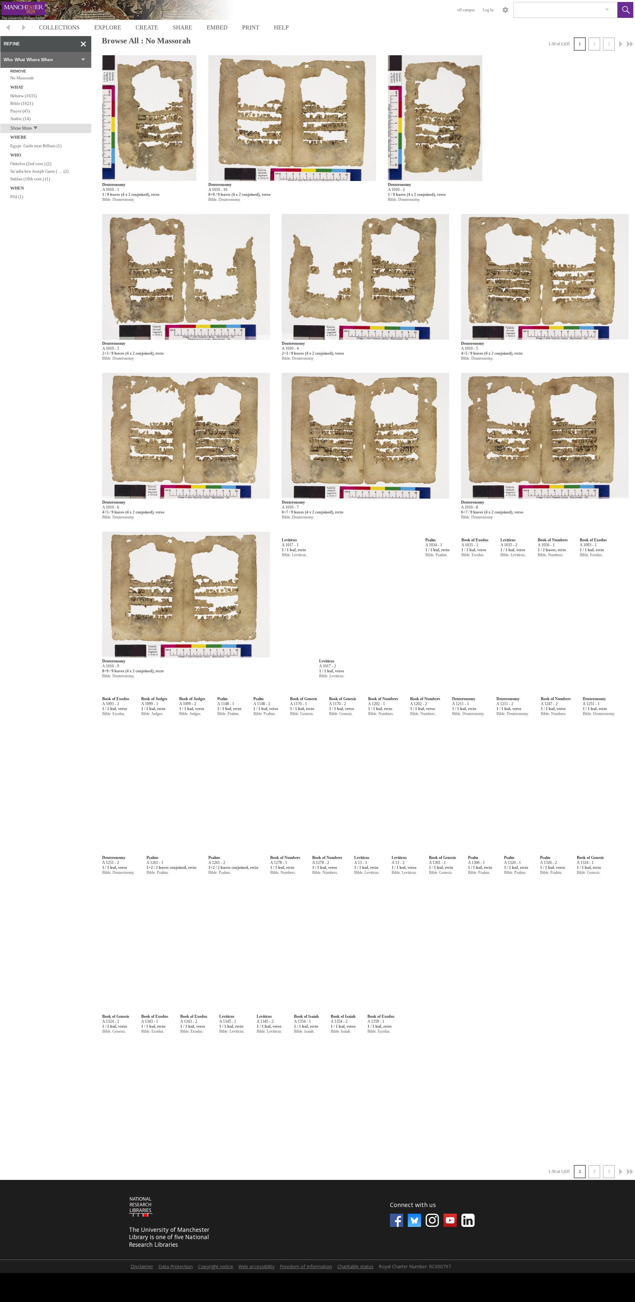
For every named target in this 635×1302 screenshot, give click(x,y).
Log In (488, 10)
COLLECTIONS (59, 27)
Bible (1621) (21, 103)
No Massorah (22, 77)
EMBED (217, 27)
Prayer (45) (20, 111)
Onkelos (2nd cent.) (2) (30, 163)
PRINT (250, 27)
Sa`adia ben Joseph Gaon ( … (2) (39, 171)
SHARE (182, 27)
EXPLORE (107, 27)
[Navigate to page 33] (630, 44)
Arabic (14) (20, 118)
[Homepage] (124, 10)
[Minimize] (83, 44)
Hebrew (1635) (23, 95)
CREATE (147, 27)
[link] (607, 9)
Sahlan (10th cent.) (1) (30, 178)
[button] (625, 10)
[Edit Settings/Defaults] (505, 10)
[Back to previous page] (8, 28)
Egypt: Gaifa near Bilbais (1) (36, 145)
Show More (21, 128)
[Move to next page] (24, 28)
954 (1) (16, 196)
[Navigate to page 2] (620, 44)
